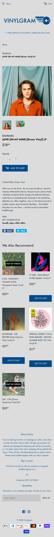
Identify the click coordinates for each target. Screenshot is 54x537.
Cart (50, 3)
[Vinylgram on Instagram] (28, 512)
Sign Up (46, 497)
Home (4, 44)
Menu (8, 3)
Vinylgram (28, 520)
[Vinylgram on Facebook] (23, 512)
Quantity (5, 153)
